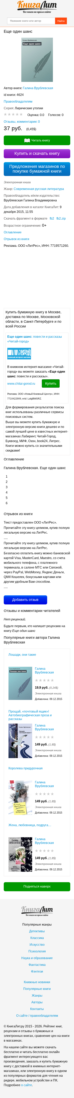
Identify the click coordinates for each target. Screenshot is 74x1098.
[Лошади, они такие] (20, 684)
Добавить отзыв (25, 600)
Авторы (37, 1002)
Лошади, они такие (22, 654)
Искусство (37, 944)
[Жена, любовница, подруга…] (20, 854)
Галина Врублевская (38, 88)
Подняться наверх (37, 886)
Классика (37, 938)
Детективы (37, 931)
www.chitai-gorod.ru (21, 383)
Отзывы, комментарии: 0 (22, 121)
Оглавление (13, 232)
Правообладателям (18, 101)
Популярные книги (37, 988)
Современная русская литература (39, 189)
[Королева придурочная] (20, 797)
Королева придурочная (25, 768)
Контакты (37, 1009)
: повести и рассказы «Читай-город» (34, 339)
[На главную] (37, 7)
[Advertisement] (37, 277)
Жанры (37, 995)
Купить (50, 383)
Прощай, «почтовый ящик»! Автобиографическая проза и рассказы (30, 715)
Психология (37, 951)
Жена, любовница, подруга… (29, 825)
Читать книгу (40, 140)
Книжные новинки (37, 982)
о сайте (26, 1085)
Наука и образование (37, 958)
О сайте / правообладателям (37, 1015)
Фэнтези (37, 971)
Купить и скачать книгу (37, 153)
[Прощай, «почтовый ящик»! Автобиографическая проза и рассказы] (20, 741)
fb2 (52, 218)
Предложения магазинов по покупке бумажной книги (37, 169)
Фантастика (37, 964)
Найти (61, 21)
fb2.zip (61, 218)
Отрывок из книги (16, 239)
